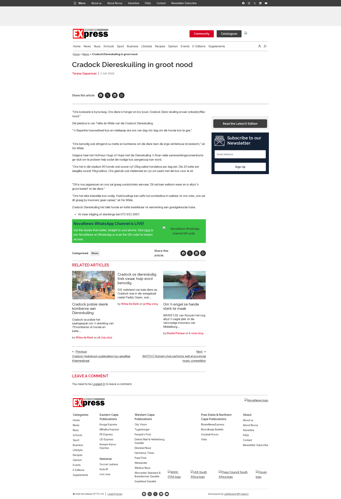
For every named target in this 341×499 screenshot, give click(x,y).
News (86, 54)
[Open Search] (265, 46)
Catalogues (229, 33)
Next (199, 351)
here (147, 230)
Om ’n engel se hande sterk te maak (181, 306)
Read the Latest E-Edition (240, 123)
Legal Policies (115, 494)
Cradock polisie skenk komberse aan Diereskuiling (90, 308)
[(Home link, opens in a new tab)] (89, 402)
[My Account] (260, 46)
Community (202, 33)
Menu (82, 3)
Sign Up (240, 167)
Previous (81, 351)
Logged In (98, 384)
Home (76, 54)
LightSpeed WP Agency (236, 494)
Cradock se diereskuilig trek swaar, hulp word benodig (137, 278)
